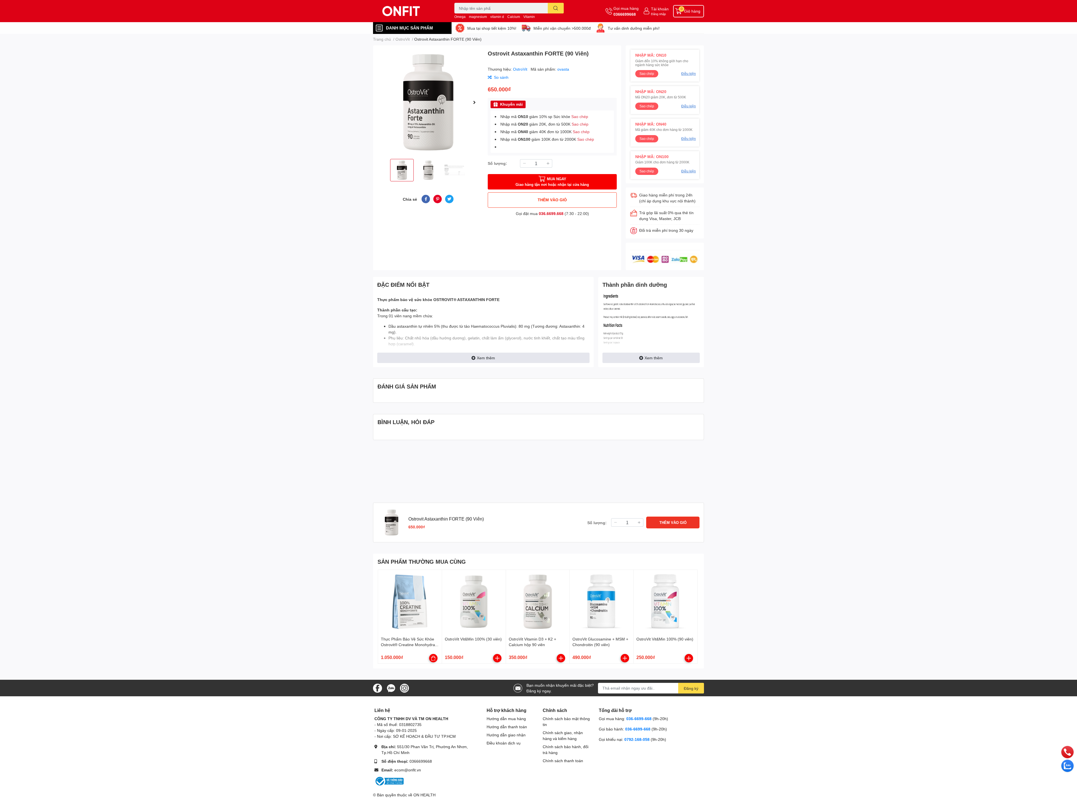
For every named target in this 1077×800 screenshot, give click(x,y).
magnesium (478, 17)
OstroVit (520, 69)
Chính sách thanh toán (563, 760)
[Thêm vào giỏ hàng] (497, 658)
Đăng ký (691, 688)
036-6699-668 (639, 718)
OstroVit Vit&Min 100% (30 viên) (473, 639)
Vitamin (529, 17)
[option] (428, 102)
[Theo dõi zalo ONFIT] (390, 687)
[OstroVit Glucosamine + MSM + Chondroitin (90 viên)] (601, 601)
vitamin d (497, 17)
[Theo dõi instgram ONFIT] (404, 687)
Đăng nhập (658, 14)
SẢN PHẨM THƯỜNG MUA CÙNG (422, 561)
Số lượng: (497, 163)
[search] (556, 8)
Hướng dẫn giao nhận (506, 734)
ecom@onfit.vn (407, 769)
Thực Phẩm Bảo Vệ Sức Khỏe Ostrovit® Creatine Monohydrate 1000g (409, 644)
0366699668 (624, 14)
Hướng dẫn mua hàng (506, 718)
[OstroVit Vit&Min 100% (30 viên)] (473, 601)
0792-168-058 (637, 739)
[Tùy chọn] (433, 658)
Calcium (513, 17)
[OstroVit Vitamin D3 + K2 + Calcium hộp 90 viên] (537, 601)
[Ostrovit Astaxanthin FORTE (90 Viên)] (428, 102)
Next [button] (474, 102)
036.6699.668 (551, 213)
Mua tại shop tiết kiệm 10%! (491, 28)
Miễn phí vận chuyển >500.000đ (562, 28)
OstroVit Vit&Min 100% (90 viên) (664, 639)
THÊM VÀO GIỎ (552, 199)
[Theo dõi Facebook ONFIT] (377, 687)
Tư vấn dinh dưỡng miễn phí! (634, 28)
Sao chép (579, 116)
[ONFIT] (408, 11)
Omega (460, 17)
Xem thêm (486, 357)
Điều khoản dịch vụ (504, 743)
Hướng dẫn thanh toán (507, 726)
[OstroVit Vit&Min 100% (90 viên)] (665, 601)
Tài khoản (660, 8)
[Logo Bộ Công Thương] (389, 780)
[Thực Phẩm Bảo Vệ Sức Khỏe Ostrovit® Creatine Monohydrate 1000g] (409, 601)
